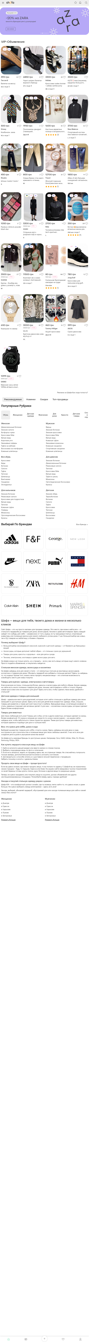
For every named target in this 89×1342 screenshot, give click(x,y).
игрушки (79, 702)
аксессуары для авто (46, 657)
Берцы (48, 427)
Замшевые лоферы (9, 443)
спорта (38, 730)
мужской (41, 646)
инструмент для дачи (28, 690)
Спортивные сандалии (55, 449)
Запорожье (7, 816)
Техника (6, 657)
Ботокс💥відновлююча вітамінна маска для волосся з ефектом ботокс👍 (77, 228)
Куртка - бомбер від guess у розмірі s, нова (10, 284)
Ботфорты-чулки (8, 432)
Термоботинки (52, 497)
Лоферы (4, 510)
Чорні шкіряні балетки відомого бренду (32, 81)
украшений (66, 651)
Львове (6, 813)
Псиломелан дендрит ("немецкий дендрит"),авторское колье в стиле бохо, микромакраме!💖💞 (32, 130)
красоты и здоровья (26, 654)
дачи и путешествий (37, 723)
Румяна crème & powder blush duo (11, 228)
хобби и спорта (69, 687)
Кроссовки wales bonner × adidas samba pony (55, 85)
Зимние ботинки (53, 430)
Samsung (5, 740)
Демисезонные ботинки (11, 427)
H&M (63, 738)
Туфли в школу (52, 477)
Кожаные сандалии (54, 446)
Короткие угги (7, 440)
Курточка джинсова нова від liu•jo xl (33, 335)
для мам (45, 706)
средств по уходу (45, 718)
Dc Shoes (80, 738)
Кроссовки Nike (7, 435)
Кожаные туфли (52, 440)
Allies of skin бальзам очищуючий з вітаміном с (77, 179)
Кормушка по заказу (9, 329)
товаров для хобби (26, 730)
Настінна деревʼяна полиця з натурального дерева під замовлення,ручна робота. (54, 130)
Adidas (68, 738)
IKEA (17, 740)
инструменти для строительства (14, 732)
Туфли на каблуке (8, 446)
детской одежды (54, 646)
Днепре (6, 803)
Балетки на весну (8, 84)
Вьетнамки (5, 479)
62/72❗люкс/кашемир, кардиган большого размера (77, 81)
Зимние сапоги (7, 430)
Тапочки (4, 474)
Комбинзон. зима (8, 132)
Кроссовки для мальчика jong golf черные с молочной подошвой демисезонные (76, 282)
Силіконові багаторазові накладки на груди (55, 281)
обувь (73, 702)
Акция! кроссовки (52, 332)
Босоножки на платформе (12, 449)
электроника (16, 657)
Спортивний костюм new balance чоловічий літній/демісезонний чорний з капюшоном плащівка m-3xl (77, 133)
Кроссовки (5, 461)
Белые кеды (6, 438)
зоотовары (26, 657)
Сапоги (4, 469)
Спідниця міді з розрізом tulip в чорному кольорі (33, 233)
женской (33, 646)
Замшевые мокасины (55, 443)
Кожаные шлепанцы (9, 451)
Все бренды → (82, 524)
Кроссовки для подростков (12, 499)
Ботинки (4, 466)
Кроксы (49, 485)
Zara (58, 738)
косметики (5, 673)
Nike (73, 738)
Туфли (3, 471)
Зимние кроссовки (54, 432)
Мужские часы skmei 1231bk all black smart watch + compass (9, 386)
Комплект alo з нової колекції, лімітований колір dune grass (32, 279)
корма (23, 718)
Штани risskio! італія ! (10, 181)
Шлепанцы (5, 477)
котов (45, 716)
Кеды (3, 463)
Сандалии (5, 482)
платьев (52, 671)
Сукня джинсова (74, 332)
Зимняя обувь (51, 494)
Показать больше (8, 820)
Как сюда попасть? (80, 393)
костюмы (17, 685)
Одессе (6, 806)
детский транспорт (34, 704)
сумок (56, 651)
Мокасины (50, 479)
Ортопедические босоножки (58, 482)
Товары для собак (34, 716)
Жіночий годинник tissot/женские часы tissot (53, 182)
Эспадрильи (6, 485)
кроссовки (11, 690)
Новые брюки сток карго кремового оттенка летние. (33, 179)
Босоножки (50, 515)
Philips (12, 740)
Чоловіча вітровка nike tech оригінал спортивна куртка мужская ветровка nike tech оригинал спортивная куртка (54, 231)
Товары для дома (10, 654)
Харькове (6, 809)
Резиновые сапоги (53, 466)
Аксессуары (8, 651)
